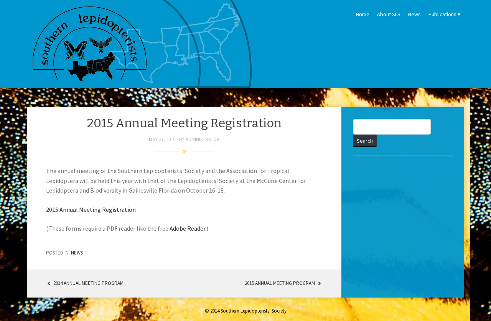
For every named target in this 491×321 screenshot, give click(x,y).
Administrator (203, 139)
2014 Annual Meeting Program (88, 283)
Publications (442, 14)
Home (362, 14)
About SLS (388, 14)
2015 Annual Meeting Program (280, 283)
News (414, 14)
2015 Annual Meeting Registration (91, 209)
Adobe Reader (187, 228)
